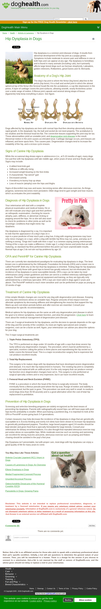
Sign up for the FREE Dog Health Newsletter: (50, 22)
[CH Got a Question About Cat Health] (73, 487)
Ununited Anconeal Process (18, 479)
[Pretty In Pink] (74, 229)
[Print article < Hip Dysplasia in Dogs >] (93, 39)
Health (12, 33)
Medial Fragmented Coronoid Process (23, 474)
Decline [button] (68, 600)
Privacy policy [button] (50, 601)
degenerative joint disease (62, 136)
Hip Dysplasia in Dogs (23, 39)
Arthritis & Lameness (26, 33)
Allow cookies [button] (85, 600)
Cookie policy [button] (35, 601)
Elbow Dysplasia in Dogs (17, 469)
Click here (81, 315)
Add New (92, 525)
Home (4, 33)
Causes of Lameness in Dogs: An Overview (25, 465)
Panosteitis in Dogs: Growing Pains (21, 491)
